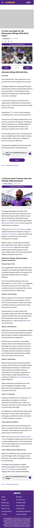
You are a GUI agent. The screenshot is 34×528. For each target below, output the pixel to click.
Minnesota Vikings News (12, 484)
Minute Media (9, 518)
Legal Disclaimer (6, 511)
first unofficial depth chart (17, 283)
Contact (3, 500)
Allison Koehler (7, 183)
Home (3, 165)
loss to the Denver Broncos (18, 229)
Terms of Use (5, 508)
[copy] (11, 41)
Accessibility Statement (23, 511)
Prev (6, 68)
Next (27, 68)
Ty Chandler (14, 112)
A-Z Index (4, 514)
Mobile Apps (5, 502)
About (3, 497)
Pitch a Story (5, 505)
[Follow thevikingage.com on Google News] (30, 154)
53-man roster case (8, 247)
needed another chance (12, 223)
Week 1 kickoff (6, 469)
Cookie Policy (20, 508)
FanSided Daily (20, 502)
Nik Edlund (6, 38)
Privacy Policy (20, 505)
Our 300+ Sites (20, 500)
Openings (19, 497)
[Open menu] (2, 2)
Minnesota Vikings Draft (12, 165)
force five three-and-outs (23, 377)
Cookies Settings (21, 514)
